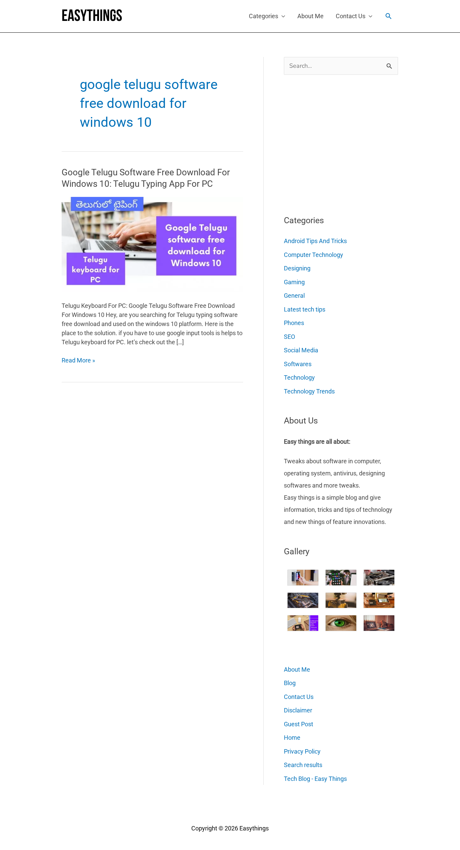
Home (292, 737)
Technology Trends (309, 391)
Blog (290, 682)
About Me (310, 16)
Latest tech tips (304, 309)
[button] (388, 16)
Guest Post (298, 724)
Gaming (294, 282)
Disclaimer (298, 710)
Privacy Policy (302, 751)
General (294, 295)
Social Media (301, 350)
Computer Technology (313, 254)
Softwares (297, 364)
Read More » (78, 360)
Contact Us (350, 16)
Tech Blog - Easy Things (315, 778)
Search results (303, 764)
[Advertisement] (334, 142)
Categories (263, 16)
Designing (297, 268)
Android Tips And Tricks (315, 240)
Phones (294, 322)
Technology (299, 377)
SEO (289, 336)
